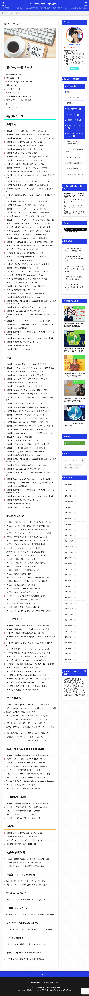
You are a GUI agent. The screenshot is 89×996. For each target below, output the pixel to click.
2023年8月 (70, 513)
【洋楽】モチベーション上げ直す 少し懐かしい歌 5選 (27, 271)
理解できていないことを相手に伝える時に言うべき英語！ (28, 716)
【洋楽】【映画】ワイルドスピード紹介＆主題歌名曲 (26, 238)
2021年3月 (70, 654)
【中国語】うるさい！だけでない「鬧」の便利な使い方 (27, 526)
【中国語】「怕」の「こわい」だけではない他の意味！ (27, 563)
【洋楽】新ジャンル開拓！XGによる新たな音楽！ (25, 142)
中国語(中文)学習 (15, 516)
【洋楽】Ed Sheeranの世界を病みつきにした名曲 (25, 205)
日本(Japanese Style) (17, 908)
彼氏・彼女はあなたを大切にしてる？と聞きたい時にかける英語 (31, 708)
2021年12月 (70, 603)
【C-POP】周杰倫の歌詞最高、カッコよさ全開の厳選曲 (27, 264)
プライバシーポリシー (14, 107)
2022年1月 (70, 597)
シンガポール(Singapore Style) (22, 923)
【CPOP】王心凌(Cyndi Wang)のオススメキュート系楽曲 (28, 231)
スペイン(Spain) (15, 938)
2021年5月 (70, 643)
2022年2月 (70, 592)
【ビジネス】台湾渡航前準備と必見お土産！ (23, 770)
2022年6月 (70, 569)
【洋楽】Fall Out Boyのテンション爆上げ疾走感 (24, 146)
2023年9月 (70, 507)
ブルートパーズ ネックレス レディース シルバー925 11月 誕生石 (74, 201)
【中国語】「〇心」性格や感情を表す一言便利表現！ (26, 529)
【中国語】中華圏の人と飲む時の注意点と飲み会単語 (26, 537)
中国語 (76, 467)
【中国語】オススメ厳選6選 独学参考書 (22, 600)
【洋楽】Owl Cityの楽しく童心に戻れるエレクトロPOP (27, 181)
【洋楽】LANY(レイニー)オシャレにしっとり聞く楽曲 (26, 209)
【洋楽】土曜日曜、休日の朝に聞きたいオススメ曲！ (26, 171)
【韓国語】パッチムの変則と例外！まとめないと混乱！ (27, 777)
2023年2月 (70, 535)
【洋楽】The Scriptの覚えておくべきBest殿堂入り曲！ (27, 131)
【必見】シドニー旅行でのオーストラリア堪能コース (26, 763)
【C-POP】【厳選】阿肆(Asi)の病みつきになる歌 (25, 164)
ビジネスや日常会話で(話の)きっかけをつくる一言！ (26, 740)
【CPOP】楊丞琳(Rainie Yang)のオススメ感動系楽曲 (26, 234)
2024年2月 (70, 496)
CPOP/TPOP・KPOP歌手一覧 (19, 96)
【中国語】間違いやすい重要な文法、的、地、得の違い (27, 581)
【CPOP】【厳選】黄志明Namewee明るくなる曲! (25, 275)
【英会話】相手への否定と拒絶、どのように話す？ (26, 723)
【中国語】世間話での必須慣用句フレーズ (22, 570)
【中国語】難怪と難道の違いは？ (19, 574)
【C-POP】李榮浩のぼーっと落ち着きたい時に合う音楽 (27, 157)
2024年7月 (70, 490)
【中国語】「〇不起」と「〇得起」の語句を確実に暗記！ (28, 577)
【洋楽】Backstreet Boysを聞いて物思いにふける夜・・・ (28, 311)
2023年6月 (70, 518)
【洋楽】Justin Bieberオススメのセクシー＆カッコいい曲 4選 (29, 338)
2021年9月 (70, 620)
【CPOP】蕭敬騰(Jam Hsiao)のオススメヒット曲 (24, 253)
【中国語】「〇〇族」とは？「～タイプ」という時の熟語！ (29, 533)
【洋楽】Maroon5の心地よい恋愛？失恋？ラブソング (26, 149)
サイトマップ (15, 13)
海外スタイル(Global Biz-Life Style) (76, 8)
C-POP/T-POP (14, 619)
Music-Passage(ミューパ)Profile (19, 82)
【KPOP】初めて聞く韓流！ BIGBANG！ (22, 290)
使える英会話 (13, 698)
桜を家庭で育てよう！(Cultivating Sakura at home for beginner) (30, 781)
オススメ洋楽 (68, 465)
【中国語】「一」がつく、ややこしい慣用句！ (24, 548)
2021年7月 (70, 631)
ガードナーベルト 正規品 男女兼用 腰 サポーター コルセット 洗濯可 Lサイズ (74, 195)
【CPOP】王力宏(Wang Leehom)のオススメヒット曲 (26, 257)
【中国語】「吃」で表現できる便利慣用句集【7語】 (26, 544)
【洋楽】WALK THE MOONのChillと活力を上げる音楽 (27, 185)
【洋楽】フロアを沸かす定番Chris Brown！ (23, 342)
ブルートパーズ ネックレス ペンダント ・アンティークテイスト (74, 207)
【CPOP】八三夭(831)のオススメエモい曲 (22, 249)
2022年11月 (70, 547)
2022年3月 (70, 586)
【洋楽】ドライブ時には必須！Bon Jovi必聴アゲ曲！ (26, 286)
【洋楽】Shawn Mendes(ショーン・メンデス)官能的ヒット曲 (29, 242)
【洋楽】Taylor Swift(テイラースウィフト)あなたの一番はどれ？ (30, 324)
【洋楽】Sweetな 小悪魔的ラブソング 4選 (22, 268)
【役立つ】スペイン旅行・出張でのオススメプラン (26, 759)
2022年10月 (70, 552)
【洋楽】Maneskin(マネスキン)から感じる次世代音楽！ (27, 168)
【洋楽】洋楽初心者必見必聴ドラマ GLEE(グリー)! (26, 297)
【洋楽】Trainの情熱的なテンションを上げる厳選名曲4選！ (29, 201)
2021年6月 (70, 637)
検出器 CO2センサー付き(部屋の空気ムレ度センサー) (74, 212)
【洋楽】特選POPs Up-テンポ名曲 (19, 349)
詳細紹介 (74, 68)
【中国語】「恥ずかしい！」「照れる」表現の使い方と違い (29, 522)
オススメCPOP (77, 465)
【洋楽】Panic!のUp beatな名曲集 (19, 260)
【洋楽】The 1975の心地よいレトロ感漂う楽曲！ (25, 160)
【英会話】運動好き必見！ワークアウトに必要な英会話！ (28, 705)
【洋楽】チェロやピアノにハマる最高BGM (22, 153)
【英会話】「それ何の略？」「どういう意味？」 (25, 737)
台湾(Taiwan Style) (16, 797)
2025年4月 (70, 485)
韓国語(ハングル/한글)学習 (20, 875)
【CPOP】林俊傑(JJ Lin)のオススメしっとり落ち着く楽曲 (28, 227)
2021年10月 (70, 614)
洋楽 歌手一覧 (13, 93)
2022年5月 (70, 575)
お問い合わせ (11, 85)
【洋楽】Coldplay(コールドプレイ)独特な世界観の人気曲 (28, 212)
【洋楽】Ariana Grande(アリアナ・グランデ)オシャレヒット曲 (30, 220)
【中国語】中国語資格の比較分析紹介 (20, 603)
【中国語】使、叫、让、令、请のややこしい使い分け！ (27, 555)
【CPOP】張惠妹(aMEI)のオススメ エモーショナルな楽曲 (28, 223)
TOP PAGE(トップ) (8, 8)
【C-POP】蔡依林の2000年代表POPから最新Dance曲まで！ (29, 134)
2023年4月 (70, 524)
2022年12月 (70, 541)
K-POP (10, 826)
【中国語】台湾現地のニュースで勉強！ (21, 585)
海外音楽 (19, 8)
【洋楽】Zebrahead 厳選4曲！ (17, 328)
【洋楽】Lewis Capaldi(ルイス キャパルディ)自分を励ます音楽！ (31, 138)
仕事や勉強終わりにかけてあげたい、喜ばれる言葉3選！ (28, 733)
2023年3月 (70, 530)
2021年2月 (70, 659)
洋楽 (8, 358)
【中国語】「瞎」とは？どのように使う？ (22, 559)
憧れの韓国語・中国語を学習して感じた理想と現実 (26, 552)
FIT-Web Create (47, 990)
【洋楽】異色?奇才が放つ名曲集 (18, 346)
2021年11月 (70, 609)
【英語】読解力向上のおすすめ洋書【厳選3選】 (24, 862)
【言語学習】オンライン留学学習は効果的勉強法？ (26, 596)
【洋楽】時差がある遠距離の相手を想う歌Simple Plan (27, 307)
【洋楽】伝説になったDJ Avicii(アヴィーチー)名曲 (25, 293)
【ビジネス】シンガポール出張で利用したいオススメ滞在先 (29, 774)
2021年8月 (70, 626)
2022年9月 (70, 558)
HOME (5, 13)
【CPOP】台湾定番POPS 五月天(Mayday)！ (23, 282)
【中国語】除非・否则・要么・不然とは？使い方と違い (27, 541)
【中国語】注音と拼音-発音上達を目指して (22, 607)
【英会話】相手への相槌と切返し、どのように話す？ (26, 719)
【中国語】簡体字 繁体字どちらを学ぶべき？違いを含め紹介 (30, 611)
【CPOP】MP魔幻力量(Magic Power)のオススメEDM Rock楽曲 (30, 246)
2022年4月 (70, 580)
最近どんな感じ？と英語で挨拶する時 (20, 712)
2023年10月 (70, 502)
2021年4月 (70, 648)
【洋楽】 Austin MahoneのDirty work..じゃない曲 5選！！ (29, 321)
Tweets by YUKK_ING (71, 232)
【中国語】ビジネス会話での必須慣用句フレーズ (25, 566)
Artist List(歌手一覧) (31, 8)
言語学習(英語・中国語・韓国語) (51, 8)
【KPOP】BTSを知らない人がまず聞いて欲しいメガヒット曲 (29, 216)
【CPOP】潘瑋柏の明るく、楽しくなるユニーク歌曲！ (27, 279)
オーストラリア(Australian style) (23, 953)
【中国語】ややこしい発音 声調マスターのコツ (24, 592)
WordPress (67, 990)
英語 (71, 467)
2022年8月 (70, 564)
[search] (83, 460)
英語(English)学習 (15, 852)
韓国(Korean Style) (16, 893)
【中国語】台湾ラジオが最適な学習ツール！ (23, 588)
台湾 (66, 467)
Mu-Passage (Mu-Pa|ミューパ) (44, 4)
